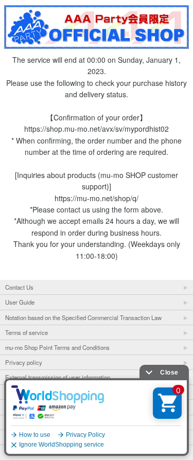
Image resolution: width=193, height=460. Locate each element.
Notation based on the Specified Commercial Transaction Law (83, 317)
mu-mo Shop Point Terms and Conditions (57, 347)
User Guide (19, 302)
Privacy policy (23, 362)
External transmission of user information (57, 377)
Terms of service (26, 332)
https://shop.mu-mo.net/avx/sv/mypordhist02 (96, 128)
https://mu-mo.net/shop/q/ (96, 198)
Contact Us (19, 287)
